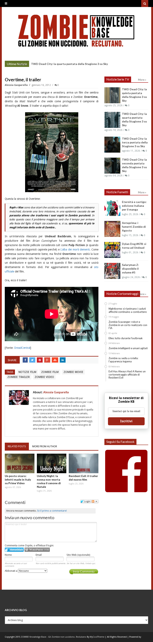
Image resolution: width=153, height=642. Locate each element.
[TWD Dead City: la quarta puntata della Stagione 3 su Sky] (112, 120)
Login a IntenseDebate (14, 550)
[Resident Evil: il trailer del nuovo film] (83, 463)
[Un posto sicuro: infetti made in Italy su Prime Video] (19, 463)
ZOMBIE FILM (50, 372)
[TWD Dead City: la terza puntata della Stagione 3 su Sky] (112, 145)
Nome (8, 554)
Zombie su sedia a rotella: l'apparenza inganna (123, 360)
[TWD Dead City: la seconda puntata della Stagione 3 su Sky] (112, 166)
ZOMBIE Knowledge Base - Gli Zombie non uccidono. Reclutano (53, 637)
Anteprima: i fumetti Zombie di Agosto (134, 226)
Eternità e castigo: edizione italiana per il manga (134, 205)
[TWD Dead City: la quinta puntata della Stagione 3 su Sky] (112, 95)
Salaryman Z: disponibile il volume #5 (130, 268)
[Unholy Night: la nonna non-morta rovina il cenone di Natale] (52, 463)
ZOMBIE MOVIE (73, 372)
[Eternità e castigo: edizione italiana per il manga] (112, 208)
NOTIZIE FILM (27, 372)
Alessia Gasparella (16, 85)
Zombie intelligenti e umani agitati (128, 348)
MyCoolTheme (97, 637)
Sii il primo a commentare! (52, 510)
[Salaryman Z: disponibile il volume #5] (112, 271)
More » (23, 64)
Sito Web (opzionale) (78, 554)
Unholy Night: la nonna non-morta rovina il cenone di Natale (49, 481)
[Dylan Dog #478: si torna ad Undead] (112, 250)
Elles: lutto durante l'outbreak (126, 338)
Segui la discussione (94, 501)
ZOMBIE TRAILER (18, 377)
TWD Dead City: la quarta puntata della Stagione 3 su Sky (69, 64)
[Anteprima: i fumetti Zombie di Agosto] (112, 229)
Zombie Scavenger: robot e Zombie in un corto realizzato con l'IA (128, 325)
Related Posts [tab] (17, 446)
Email (39, 554)
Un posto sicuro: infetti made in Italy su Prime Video (18, 479)
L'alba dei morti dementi (75, 249)
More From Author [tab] (44, 446)
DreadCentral (22, 347)
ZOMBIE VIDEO (44, 377)
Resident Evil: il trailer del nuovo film (83, 477)
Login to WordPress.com (37, 550)
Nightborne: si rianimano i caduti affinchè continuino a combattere (128, 310)
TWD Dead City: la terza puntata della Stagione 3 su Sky (135, 142)
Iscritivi (126, 421)
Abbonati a (11, 570)
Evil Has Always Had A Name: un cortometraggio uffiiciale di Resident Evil (127, 374)
